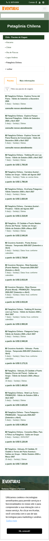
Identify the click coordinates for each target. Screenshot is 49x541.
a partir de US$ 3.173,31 (16, 363)
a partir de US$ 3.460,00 (16, 385)
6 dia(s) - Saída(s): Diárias (22, 208)
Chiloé (8, 47)
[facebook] (37, 3)
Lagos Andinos (12, 58)
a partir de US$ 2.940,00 (16, 341)
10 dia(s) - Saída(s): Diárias (23, 376)
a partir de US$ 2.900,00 (16, 324)
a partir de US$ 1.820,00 (16, 199)
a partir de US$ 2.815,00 (16, 280)
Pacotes (10, 81)
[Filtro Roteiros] (7, 89)
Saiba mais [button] (11, 521)
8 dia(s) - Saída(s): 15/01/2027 (23, 434)
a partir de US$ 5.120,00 (16, 442)
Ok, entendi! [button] (24, 531)
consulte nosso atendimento (18, 108)
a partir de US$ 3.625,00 (16, 405)
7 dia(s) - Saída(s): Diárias (23, 157)
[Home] (10, 8)
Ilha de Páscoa (12, 52)
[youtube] (40, 3)
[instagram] (44, 3)
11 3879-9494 (13, 2)
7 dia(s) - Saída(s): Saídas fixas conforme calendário (23, 314)
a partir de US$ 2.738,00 (16, 257)
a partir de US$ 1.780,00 (16, 182)
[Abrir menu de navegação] (44, 8)
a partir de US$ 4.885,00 (16, 424)
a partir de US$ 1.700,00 (16, 165)
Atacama (9, 42)
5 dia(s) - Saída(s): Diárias (22, 100)
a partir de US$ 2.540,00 (16, 235)
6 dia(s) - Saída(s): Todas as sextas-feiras (23, 174)
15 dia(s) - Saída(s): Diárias (22, 454)
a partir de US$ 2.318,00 (16, 216)
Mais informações (27, 81)
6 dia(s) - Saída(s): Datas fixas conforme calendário (22, 292)
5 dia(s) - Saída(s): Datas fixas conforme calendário (23, 248)
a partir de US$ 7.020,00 (16, 464)
